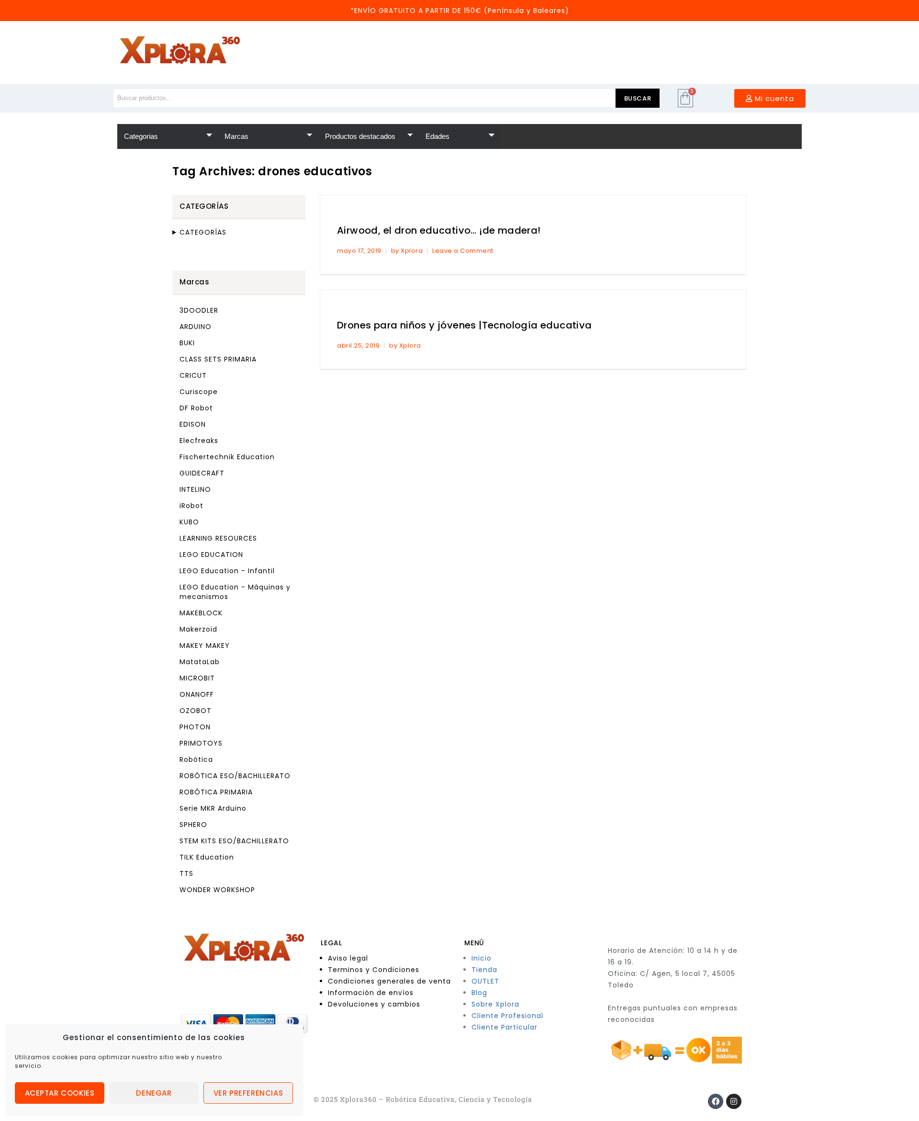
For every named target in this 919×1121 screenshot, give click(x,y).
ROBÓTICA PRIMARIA (216, 792)
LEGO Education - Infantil (227, 571)
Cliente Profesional (507, 1015)
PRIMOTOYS (201, 743)
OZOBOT (195, 710)
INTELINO (195, 489)
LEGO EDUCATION (211, 554)
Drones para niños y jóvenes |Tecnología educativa (464, 325)
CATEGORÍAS (202, 232)
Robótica (196, 759)
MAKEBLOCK (201, 613)
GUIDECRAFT (201, 473)
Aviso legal (348, 958)
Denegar (153, 1093)
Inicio (481, 958)
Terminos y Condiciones (373, 969)
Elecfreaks (198, 440)
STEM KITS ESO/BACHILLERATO (234, 841)
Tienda (484, 969)
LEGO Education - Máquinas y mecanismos (235, 591)
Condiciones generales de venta (389, 981)
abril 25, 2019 (358, 345)
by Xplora (407, 250)
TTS (186, 873)
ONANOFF (196, 694)
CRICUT (193, 375)
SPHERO (193, 824)
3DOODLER (198, 310)
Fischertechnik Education (227, 457)
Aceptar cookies (60, 1093)
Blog (479, 992)
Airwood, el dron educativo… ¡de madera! (439, 230)
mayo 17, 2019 (359, 250)
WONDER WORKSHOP (217, 890)
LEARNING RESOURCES (218, 538)
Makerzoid (198, 629)
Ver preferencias (248, 1093)
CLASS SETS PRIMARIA (218, 359)
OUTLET (485, 981)
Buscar (637, 98)
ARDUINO (195, 326)
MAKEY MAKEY (204, 645)
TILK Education (206, 857)
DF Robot (196, 408)
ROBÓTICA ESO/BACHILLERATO (235, 776)
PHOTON (195, 727)
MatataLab (199, 662)
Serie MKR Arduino (213, 808)
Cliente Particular (504, 1027)
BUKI (187, 343)
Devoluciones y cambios (374, 1004)
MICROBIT (197, 678)
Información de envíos (371, 992)
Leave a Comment (462, 250)
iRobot (191, 505)
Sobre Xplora (495, 1004)
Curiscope (198, 391)
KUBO (189, 522)
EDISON (192, 424)
